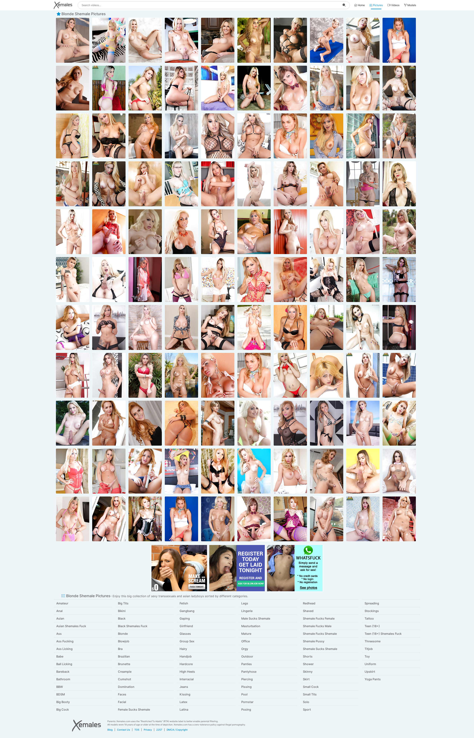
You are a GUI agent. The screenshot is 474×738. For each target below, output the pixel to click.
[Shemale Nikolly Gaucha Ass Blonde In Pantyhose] (254, 471)
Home (361, 5)
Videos (394, 5)
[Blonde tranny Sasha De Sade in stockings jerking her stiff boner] (109, 279)
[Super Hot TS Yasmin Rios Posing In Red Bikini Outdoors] (145, 88)
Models (411, 5)
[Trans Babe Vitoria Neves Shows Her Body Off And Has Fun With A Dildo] (399, 471)
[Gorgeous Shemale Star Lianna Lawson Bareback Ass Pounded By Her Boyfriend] (181, 184)
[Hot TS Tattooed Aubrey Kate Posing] (326, 88)
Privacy (148, 729)
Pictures (377, 5)
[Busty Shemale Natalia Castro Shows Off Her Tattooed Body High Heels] (109, 375)
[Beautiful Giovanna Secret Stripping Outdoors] (254, 88)
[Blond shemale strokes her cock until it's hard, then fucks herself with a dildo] (218, 231)
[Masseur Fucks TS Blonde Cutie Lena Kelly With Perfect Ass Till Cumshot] (72, 279)
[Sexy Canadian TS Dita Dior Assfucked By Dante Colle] (290, 471)
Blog (110, 729)
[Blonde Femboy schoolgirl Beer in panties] (145, 471)
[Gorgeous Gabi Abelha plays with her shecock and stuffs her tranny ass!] (326, 423)
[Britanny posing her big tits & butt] (181, 375)
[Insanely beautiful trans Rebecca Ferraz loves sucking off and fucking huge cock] (218, 184)
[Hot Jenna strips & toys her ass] (363, 184)
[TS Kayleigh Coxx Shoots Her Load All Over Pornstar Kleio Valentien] (145, 40)
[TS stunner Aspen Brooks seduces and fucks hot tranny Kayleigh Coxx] (218, 40)
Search (344, 5)
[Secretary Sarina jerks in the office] (145, 231)
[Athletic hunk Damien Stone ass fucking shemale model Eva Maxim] (145, 279)
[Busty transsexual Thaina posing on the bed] (181, 471)
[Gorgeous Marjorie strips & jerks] (399, 519)
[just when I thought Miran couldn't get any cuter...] (326, 40)
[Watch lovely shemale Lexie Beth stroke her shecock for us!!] (72, 519)
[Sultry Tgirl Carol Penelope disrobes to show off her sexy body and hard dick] (363, 231)
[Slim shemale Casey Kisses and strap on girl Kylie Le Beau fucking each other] (290, 184)
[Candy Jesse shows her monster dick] (181, 279)
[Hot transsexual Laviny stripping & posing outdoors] (72, 423)
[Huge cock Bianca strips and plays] (181, 136)
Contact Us (123, 729)
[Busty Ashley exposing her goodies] (363, 279)
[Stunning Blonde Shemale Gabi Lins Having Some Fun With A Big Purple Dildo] (363, 471)
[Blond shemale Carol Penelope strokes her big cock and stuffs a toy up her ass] (145, 327)
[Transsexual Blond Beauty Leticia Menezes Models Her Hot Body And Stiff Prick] (72, 375)
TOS (136, 729)
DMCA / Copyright (177, 729)
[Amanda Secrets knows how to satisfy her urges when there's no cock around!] (72, 40)
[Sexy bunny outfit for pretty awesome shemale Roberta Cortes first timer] (218, 88)
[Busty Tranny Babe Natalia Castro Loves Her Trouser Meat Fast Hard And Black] (145, 375)
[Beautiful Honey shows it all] (72, 88)
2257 (159, 729)
